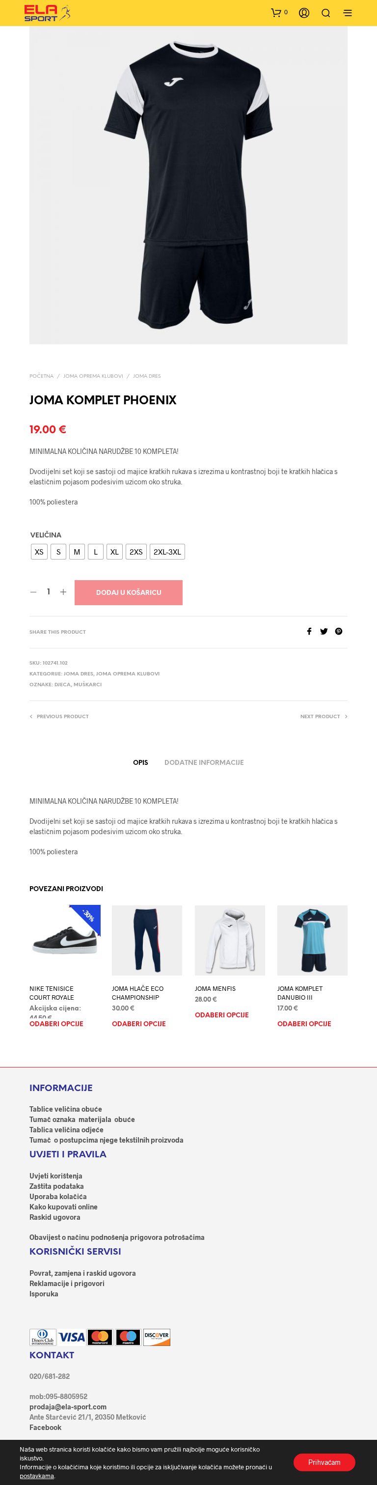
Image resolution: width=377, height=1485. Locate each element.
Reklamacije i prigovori (67, 1283)
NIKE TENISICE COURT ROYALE (51, 993)
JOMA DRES (147, 376)
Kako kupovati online (63, 1207)
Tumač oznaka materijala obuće (82, 1119)
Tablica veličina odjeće (66, 1129)
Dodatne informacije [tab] (204, 763)
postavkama (37, 1476)
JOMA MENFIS (215, 989)
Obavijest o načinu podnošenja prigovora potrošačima (117, 1237)
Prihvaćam (324, 1462)
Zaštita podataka (56, 1186)
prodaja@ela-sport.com (68, 1406)
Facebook (45, 1427)
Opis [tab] (140, 763)
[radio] (39, 551)
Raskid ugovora (55, 1217)
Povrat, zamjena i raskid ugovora (82, 1273)
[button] (279, 12)
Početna (41, 376)
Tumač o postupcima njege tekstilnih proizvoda (106, 1140)
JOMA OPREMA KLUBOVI (93, 376)
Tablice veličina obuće (65, 1109)
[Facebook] (312, 632)
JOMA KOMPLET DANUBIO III (300, 993)
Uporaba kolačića (58, 1196)
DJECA (62, 685)
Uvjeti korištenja (55, 1176)
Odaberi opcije (56, 1025)
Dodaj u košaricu (129, 593)
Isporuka (43, 1293)
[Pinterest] (341, 632)
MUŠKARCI (88, 685)
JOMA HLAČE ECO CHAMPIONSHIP (137, 993)
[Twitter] (327, 632)
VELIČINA (45, 535)
